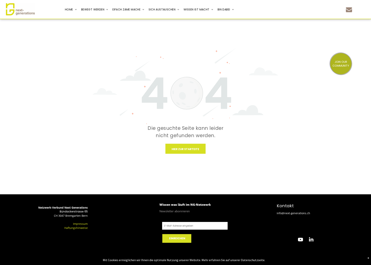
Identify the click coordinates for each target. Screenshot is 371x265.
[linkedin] (311, 240)
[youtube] (300, 240)
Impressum (80, 224)
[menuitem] (71, 10)
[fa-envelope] (349, 12)
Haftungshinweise (76, 228)
